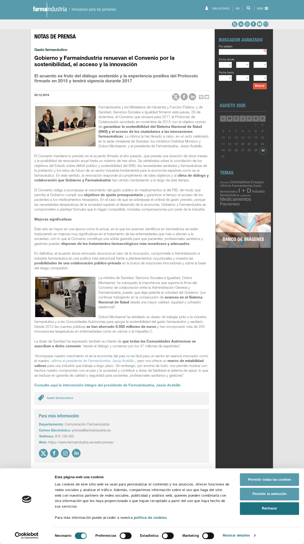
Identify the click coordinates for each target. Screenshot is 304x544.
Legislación (245, 195)
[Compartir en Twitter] (176, 97)
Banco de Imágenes (243, 239)
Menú (260, 8)
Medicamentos (235, 199)
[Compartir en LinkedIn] (192, 97)
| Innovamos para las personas (91, 9)
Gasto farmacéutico (50, 50)
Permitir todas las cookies (269, 480)
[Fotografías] (243, 230)
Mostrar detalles (236, 535)
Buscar (260, 86)
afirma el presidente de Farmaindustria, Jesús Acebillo (93, 361)
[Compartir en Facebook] (184, 97)
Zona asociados (220, 8)
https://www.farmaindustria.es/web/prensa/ (81, 443)
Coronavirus (240, 182)
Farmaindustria (242, 185)
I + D (244, 190)
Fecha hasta (226, 72)
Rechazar (269, 508)
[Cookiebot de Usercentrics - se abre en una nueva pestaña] (27, 535)
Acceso (224, 182)
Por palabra (225, 46)
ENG (238, 8)
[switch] (126, 535)
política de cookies (150, 518)
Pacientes (230, 203)
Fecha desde (226, 59)
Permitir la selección (269, 494)
